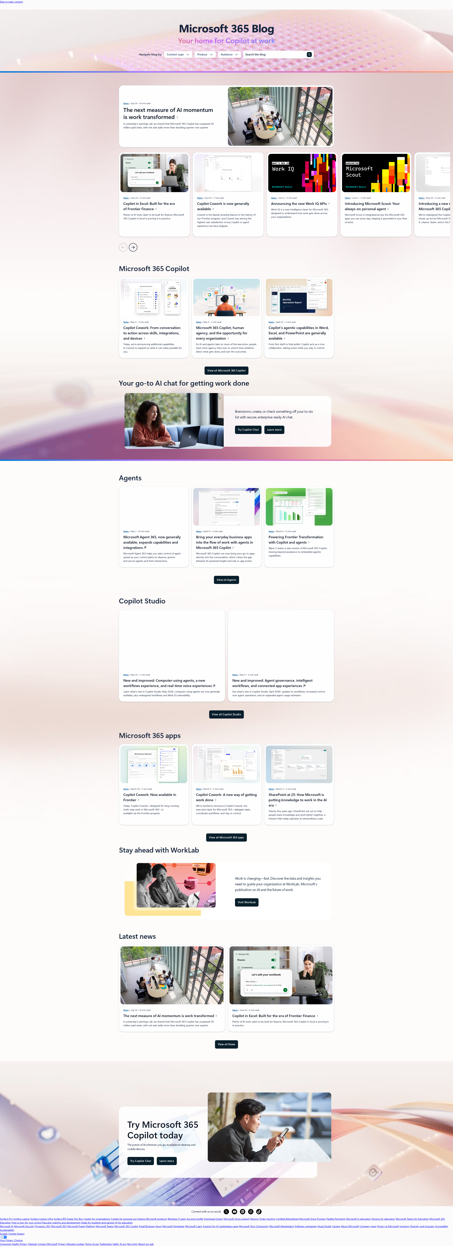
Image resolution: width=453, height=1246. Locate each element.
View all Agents (226, 579)
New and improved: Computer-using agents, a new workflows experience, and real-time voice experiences (168, 683)
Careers (336, 1226)
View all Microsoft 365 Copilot (226, 370)
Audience (227, 54)
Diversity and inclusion (422, 1226)
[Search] (309, 54)
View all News (226, 1044)
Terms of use (92, 1244)
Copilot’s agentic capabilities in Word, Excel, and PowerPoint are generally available (299, 333)
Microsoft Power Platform (81, 1226)
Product (202, 54)
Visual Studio (324, 1226)
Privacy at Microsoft (388, 1226)
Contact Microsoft (48, 1244)
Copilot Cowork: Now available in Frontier (149, 797)
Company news (368, 1226)
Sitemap (32, 1244)
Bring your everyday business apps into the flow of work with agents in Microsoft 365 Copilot (224, 542)
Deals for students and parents (97, 1222)
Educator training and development (61, 1222)
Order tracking (267, 1218)
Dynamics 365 (42, 1226)
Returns (254, 1218)
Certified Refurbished (287, 1218)
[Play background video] (447, 1200)
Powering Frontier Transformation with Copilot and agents (296, 539)
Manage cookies (75, 1244)
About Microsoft (350, 1226)
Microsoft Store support (236, 1218)
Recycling (132, 1244)
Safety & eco (120, 1244)
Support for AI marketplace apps (220, 1226)
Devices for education (383, 1218)
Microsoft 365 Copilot (126, 1226)
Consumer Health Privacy (13, 1244)
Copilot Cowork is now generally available (223, 206)
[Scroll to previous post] (123, 247)
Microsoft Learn (193, 1226)
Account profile (195, 1218)
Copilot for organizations (97, 1218)
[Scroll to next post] (133, 247)
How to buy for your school (26, 1222)
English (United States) (12, 1233)
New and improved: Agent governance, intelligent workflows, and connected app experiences (272, 683)
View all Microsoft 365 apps (226, 837)
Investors (404, 1226)
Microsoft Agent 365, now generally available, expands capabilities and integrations (152, 542)
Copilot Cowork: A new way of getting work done (226, 797)
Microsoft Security (24, 1226)
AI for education (124, 1222)
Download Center (213, 1218)
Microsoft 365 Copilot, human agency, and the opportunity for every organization (221, 333)
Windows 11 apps (177, 1218)
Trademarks (105, 1244)
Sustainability (7, 1230)
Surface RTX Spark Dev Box (68, 1218)
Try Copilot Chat (248, 429)
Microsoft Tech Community (254, 1226)
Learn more (274, 429)
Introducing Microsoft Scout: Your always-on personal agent (372, 206)
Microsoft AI (6, 1226)
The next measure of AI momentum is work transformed (168, 113)
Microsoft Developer (173, 1226)
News (126, 103)
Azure (158, 1226)
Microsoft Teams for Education (412, 1218)
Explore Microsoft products (152, 1218)
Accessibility (441, 1226)
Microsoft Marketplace (281, 1226)
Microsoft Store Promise (312, 1218)
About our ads (146, 1244)
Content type (175, 54)
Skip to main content (11, 1)
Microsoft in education (358, 1218)
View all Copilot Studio (226, 714)
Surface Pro (6, 1218)
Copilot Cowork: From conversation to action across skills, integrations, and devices (151, 333)
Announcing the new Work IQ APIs (299, 203)
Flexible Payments (335, 1218)
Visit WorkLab (247, 902)
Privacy (62, 1244)
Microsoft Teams (105, 1226)
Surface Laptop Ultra (41, 1218)
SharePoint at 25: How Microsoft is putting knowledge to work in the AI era (298, 800)
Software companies (306, 1226)
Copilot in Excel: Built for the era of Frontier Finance (149, 206)
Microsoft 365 (59, 1226)
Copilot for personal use (124, 1218)
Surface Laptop (21, 1218)
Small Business (147, 1226)
